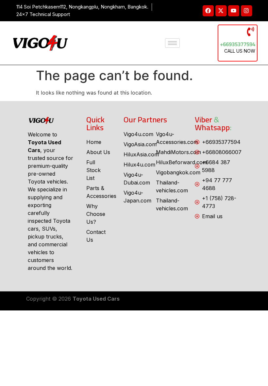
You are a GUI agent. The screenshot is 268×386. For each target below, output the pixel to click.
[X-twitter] (220, 10)
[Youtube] (233, 10)
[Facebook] (208, 10)
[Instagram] (246, 10)
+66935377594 (237, 44)
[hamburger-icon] (172, 43)
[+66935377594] (250, 31)
